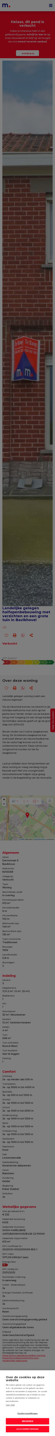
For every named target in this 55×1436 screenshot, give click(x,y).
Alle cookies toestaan (27, 1429)
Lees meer (10, 1405)
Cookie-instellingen (27, 1413)
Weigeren (27, 1421)
